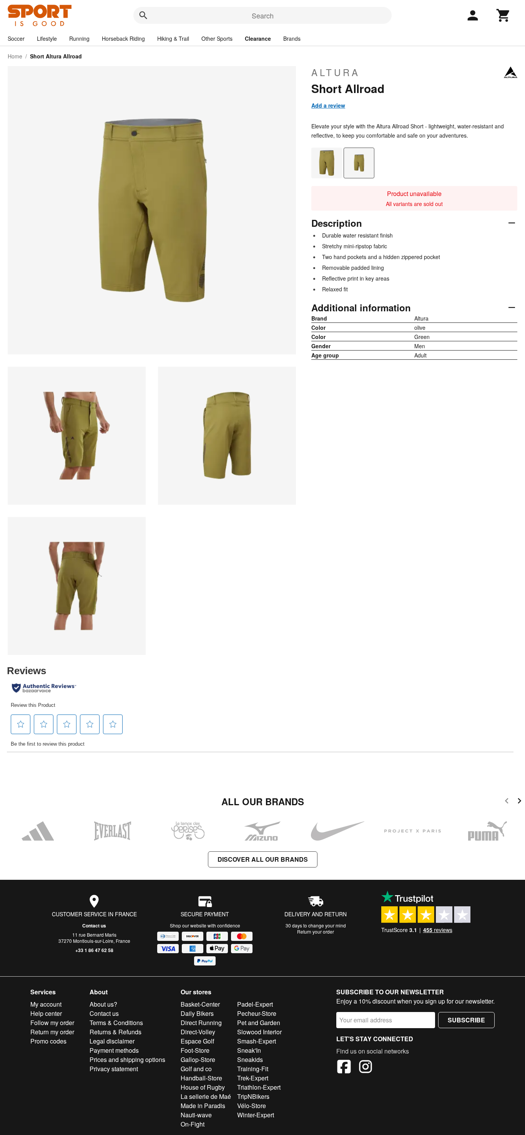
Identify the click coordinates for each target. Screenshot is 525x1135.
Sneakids (250, 1059)
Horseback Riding (123, 38)
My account (45, 1004)
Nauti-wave (196, 1114)
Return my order (52, 1031)
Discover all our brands (263, 859)
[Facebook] (344, 1068)
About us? (103, 1004)
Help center (46, 1013)
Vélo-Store (251, 1105)
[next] (519, 802)
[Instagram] (365, 1068)
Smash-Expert (256, 1041)
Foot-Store (195, 1050)
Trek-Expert (252, 1078)
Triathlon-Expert (259, 1087)
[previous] (506, 802)
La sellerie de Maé (206, 1096)
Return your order (315, 931)
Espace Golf (197, 1041)
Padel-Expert (255, 1004)
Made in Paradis (203, 1105)
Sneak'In (249, 1050)
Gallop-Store (198, 1059)
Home (15, 56)
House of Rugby (203, 1087)
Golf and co (196, 1068)
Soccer (16, 38)
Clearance (258, 38)
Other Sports (217, 38)
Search (263, 15)
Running (79, 38)
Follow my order (52, 1022)
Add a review (328, 105)
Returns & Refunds (115, 1031)
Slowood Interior (259, 1031)
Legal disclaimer (112, 1041)
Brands (292, 38)
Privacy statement (114, 1068)
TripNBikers (253, 1096)
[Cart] (503, 15)
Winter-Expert (255, 1114)
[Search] (143, 15)
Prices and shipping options (127, 1059)
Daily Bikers (197, 1013)
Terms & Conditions (116, 1022)
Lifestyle (47, 38)
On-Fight (192, 1124)
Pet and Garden (258, 1022)
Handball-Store (201, 1078)
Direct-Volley (198, 1031)
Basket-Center (200, 1004)
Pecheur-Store (256, 1013)
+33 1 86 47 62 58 (94, 950)
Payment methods (114, 1050)
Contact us (94, 925)
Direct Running (201, 1022)
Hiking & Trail (173, 38)
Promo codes (48, 1041)
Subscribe (466, 1019)
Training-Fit (252, 1068)
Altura (335, 72)
